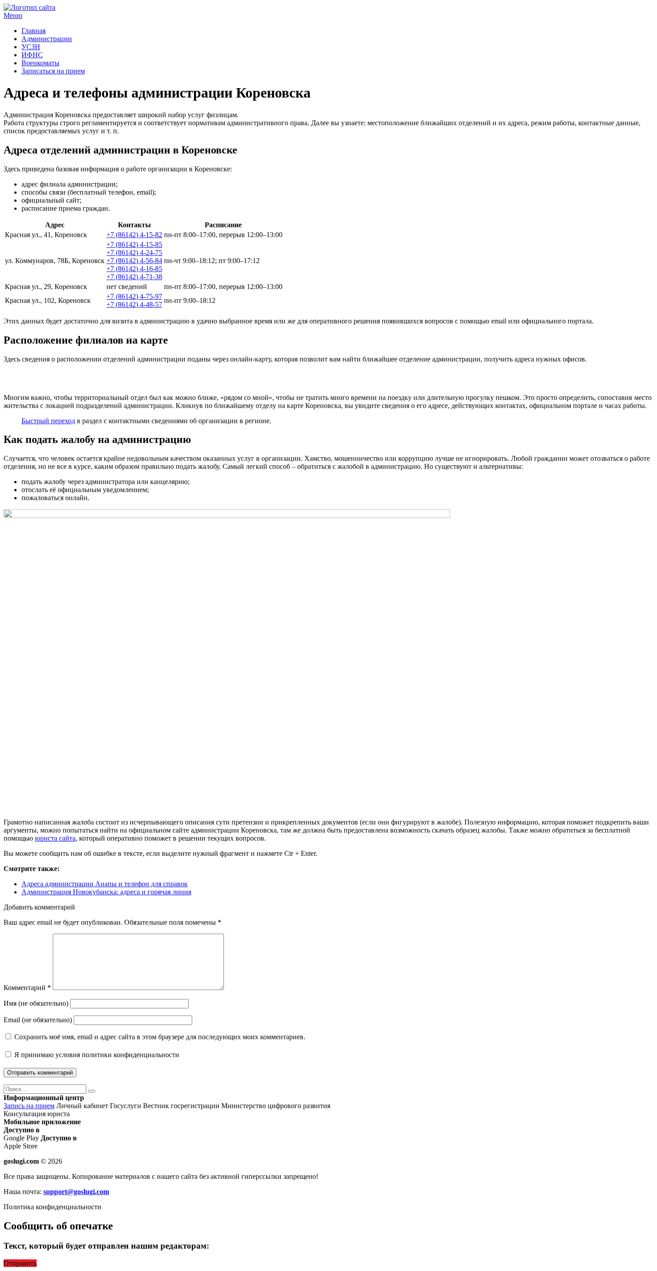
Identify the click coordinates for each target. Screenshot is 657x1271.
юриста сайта (55, 838)
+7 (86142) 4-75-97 (134, 296)
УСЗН (30, 47)
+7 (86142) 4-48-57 (134, 304)
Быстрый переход (48, 421)
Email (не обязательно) (38, 1020)
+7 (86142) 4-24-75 (134, 252)
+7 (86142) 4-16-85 (134, 268)
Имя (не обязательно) (36, 1003)
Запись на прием (29, 1105)
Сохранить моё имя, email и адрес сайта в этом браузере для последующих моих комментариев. (159, 1037)
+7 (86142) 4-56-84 (134, 260)
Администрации (46, 39)
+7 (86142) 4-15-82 (134, 234)
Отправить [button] (20, 1263)
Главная (33, 30)
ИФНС (32, 55)
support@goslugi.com (76, 1191)
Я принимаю (96, 1054)
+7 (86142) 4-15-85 (134, 244)
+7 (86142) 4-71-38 (134, 277)
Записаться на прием (53, 71)
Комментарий (27, 987)
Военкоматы (40, 63)
